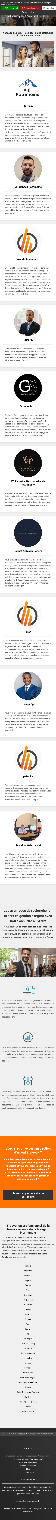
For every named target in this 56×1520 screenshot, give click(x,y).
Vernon (28, 1407)
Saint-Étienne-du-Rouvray (28, 1392)
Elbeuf (28, 1314)
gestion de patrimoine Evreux (28, 1494)
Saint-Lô (28, 1397)
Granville (28, 1329)
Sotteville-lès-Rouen (28, 1402)
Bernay (28, 1285)
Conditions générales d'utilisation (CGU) (28, 1459)
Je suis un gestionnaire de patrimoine (28, 1195)
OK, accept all (11, 8)
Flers (28, 1324)
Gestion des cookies (28, 1466)
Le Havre (28, 1348)
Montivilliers (28, 1373)
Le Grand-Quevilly (28, 1344)
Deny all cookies (31, 8)
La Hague (28, 1339)
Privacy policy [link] (28, 12)
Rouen (28, 1387)
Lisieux (28, 1363)
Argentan (28, 1271)
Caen (28, 1290)
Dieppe (28, 1310)
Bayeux (28, 1280)
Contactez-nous (28, 1472)
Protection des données (28, 1462)
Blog (28, 1469)
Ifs (28, 1334)
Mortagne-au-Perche (28, 1382)
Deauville (28, 1305)
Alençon (28, 1266)
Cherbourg (28, 1295)
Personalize (48, 8)
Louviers (28, 1368)
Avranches (28, 1276)
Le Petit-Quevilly (28, 1353)
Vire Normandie (28, 1412)
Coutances (28, 1300)
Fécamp (28, 1319)
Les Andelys (28, 1358)
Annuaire (8, 1456)
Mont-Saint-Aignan (28, 1378)
